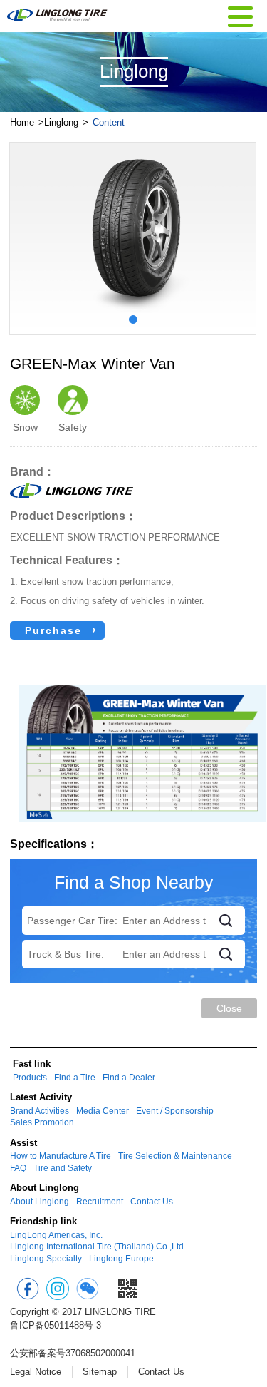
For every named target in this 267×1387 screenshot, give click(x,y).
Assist (23, 1142)
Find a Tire (74, 1078)
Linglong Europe (121, 1259)
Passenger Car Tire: (72, 920)
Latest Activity (41, 1097)
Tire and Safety (62, 1168)
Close (229, 1008)
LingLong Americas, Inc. (56, 1235)
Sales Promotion (42, 1122)
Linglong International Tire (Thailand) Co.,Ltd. (98, 1247)
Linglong (61, 122)
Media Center (102, 1111)
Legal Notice (35, 1371)
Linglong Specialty (46, 1259)
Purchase (53, 630)
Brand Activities (39, 1111)
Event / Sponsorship (175, 1111)
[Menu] (240, 15)
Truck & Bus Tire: (65, 954)
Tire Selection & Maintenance (175, 1156)
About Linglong (44, 1187)
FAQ (18, 1168)
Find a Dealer (129, 1078)
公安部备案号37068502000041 (72, 1353)
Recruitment (99, 1202)
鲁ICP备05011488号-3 (55, 1325)
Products (30, 1078)
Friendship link (43, 1221)
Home (22, 122)
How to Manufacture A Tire (60, 1156)
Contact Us (151, 1202)
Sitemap (100, 1371)
